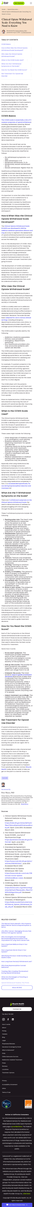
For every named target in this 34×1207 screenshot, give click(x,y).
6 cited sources (26, 32)
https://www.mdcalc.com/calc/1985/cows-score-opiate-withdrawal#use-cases (18, 876)
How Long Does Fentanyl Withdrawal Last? (16, 961)
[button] (31, 3)
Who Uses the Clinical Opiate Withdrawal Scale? (11, 55)
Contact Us (17, 1009)
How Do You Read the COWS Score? (14, 70)
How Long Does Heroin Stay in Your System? (13, 951)
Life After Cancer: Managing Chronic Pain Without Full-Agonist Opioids (16, 932)
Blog (3, 1037)
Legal (4, 1040)
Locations (5, 1069)
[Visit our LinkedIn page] (13, 1019)
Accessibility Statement (9, 1084)
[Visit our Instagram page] (4, 1019)
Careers (4, 1034)
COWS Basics (6, 44)
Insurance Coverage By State (11, 1047)
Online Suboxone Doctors (10, 1056)
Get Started (18, 3)
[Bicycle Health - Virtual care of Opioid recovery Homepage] (4, 3)
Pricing (4, 1030)
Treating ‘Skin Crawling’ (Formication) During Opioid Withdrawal (14, 972)
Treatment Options (8, 1072)
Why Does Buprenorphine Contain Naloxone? (13, 966)
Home (3, 9)
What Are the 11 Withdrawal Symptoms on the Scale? (11, 65)
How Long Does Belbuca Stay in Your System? (14, 945)
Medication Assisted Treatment (12, 1059)
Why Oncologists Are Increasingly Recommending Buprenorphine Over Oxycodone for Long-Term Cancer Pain (15, 938)
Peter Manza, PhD (21, 30)
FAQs (3, 1053)
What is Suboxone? (8, 1050)
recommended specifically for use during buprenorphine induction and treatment (16, 486)
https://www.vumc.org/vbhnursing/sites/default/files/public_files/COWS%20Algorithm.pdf (18, 890)
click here (26, 1193)
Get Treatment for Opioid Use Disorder (12, 75)
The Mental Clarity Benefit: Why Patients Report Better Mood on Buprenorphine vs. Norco (16, 925)
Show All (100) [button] (17, 987)
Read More (24, 804)
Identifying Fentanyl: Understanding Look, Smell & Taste (16, 956)
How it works (6, 1024)
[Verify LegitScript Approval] (6, 1104)
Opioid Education (12, 9)
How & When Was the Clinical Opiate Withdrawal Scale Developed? (14, 49)
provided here (17, 1126)
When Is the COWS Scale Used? (12, 60)
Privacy (4, 1080)
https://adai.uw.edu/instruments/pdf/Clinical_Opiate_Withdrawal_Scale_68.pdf (18, 905)
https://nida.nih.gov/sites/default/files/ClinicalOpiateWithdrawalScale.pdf (18, 825)
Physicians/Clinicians (8, 1043)
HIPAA (4, 1088)
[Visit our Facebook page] (8, 1019)
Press (4, 1063)
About (4, 1027)
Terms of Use (6, 1092)
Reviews (4, 1066)
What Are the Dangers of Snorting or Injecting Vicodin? (14, 977)
